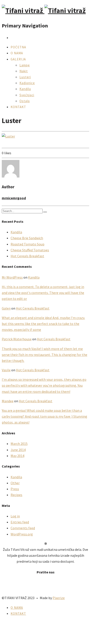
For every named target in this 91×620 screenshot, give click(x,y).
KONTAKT (18, 107)
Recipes (16, 495)
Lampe (24, 65)
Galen (6, 308)
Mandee (7, 401)
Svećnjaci (26, 95)
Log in (15, 516)
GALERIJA (18, 59)
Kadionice (27, 83)
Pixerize (59, 598)
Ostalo (24, 101)
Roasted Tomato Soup (27, 244)
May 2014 (17, 455)
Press (15, 489)
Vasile (6, 370)
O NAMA (17, 53)
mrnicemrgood (14, 198)
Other (15, 483)
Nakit (23, 71)
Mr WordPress (12, 277)
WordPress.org (22, 534)
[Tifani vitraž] (44, 10)
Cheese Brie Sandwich (27, 238)
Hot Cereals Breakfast (27, 256)
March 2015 (19, 443)
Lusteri (25, 77)
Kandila (25, 89)
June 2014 (18, 450)
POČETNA (18, 47)
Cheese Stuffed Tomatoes (30, 250)
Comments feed (23, 528)
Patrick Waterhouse (17, 339)
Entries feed (20, 522)
